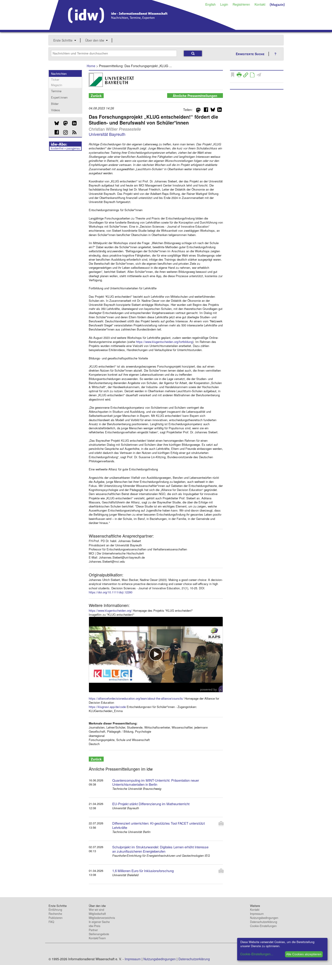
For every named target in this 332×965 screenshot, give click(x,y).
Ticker (55, 79)
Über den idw (94, 40)
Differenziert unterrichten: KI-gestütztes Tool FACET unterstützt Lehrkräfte (158, 825)
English (210, 4)
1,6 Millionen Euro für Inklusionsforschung (143, 870)
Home (91, 66)
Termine (56, 91)
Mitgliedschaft (97, 914)
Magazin (56, 85)
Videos (55, 110)
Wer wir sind (96, 910)
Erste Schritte (62, 40)
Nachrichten (59, 73)
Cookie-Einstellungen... (256, 954)
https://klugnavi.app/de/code (107, 707)
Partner (93, 930)
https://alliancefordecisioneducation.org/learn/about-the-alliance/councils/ (136, 698)
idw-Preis (94, 926)
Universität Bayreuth (107, 134)
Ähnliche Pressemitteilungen (195, 95)
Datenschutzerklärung (263, 922)
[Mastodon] (64, 123)
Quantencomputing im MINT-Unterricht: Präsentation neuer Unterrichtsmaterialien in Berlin (155, 782)
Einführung (55, 910)
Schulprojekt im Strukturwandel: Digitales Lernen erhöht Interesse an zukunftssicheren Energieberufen (160, 849)
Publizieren (56, 918)
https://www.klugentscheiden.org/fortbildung (164, 342)
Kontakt (260, 4)
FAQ (51, 922)
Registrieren (241, 4)
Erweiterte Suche (250, 54)
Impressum (257, 914)
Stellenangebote (99, 934)
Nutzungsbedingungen (264, 918)
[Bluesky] (55, 123)
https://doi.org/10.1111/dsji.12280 (110, 592)
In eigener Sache (99, 922)
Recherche (55, 914)
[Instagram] (64, 132)
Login (224, 4)
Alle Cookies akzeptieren (303, 954)
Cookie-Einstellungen (263, 926)
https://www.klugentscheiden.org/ (110, 610)
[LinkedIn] (73, 123)
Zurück (96, 95)
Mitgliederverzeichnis (102, 918)
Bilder (54, 103)
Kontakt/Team (97, 938)
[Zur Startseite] (143, 28)
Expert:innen (59, 97)
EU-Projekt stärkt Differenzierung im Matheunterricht (150, 803)
